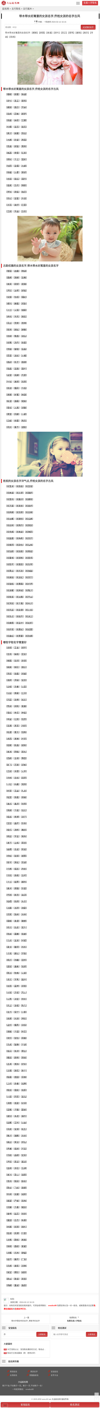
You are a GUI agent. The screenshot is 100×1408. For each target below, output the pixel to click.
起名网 (5, 9)
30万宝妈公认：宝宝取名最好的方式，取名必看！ (27, 1349)
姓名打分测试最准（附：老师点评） (21, 1353)
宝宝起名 (25, 1404)
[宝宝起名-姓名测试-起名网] (10, 4)
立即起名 (42, 1334)
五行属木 (27, 9)
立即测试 (91, 1334)
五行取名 (16, 9)
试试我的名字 (88, 27)
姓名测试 (74, 1404)
